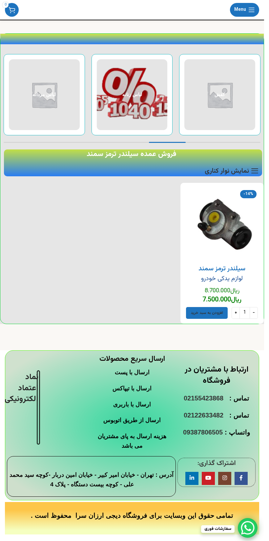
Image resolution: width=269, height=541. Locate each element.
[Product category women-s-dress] (132, 94)
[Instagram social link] (224, 478)
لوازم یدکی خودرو (222, 278)
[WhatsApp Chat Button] (248, 528)
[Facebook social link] (241, 478)
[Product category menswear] (44, 94)
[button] (207, 313)
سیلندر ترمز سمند (221, 268)
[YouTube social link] (208, 478)
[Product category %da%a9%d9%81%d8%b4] (219, 94)
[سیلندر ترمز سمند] (222, 224)
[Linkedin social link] (191, 478)
